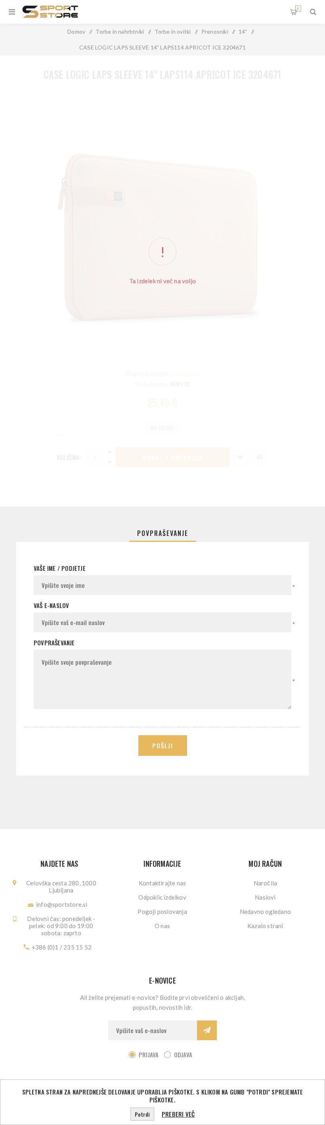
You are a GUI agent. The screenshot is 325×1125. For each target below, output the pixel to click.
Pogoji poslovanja (162, 911)
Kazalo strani (265, 925)
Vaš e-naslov (51, 605)
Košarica (298, 8)
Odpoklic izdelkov (162, 897)
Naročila (265, 883)
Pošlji (162, 745)
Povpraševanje (162, 533)
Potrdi (142, 1114)
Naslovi (265, 897)
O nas (162, 925)
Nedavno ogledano (265, 911)
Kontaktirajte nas (162, 883)
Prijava (149, 1054)
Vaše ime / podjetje (60, 568)
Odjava (183, 1054)
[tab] (162, 533)
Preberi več (178, 1114)
